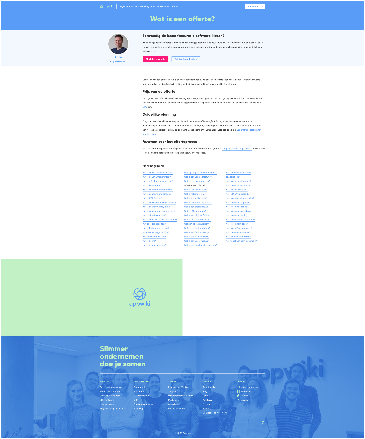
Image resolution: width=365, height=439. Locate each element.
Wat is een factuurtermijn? (197, 232)
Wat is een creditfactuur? (196, 206)
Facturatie (139, 391)
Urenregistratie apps (110, 395)
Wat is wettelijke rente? (195, 198)
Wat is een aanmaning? (237, 215)
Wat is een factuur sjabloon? (157, 194)
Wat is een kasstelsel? (237, 189)
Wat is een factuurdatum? (197, 228)
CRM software (107, 400)
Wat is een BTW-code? (237, 224)
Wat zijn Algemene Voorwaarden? (200, 172)
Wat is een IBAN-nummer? (239, 228)
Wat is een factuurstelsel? (239, 185)
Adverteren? (174, 404)
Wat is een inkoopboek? (237, 206)
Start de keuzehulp (155, 59)
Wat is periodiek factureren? (198, 202)
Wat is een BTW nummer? (196, 236)
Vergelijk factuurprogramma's (237, 148)
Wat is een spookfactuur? (238, 181)
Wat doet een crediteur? (154, 224)
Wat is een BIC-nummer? (238, 232)
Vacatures (207, 400)
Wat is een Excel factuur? (196, 241)
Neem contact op (249, 387)
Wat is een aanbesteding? (238, 211)
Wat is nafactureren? (194, 194)
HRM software (107, 404)
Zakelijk (172, 381)
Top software (141, 381)
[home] (108, 6)
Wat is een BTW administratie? (158, 172)
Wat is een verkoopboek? (238, 202)
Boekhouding (140, 387)
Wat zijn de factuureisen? (196, 224)
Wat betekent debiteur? (154, 236)
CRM (136, 400)
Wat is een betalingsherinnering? (200, 245)
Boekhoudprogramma (110, 387)
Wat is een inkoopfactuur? (197, 181)
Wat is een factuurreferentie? (240, 219)
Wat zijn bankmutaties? (154, 245)
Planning (138, 408)
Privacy (206, 404)
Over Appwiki (209, 387)
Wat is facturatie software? (197, 219)
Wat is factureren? (152, 185)
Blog (204, 391)
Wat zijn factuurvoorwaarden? (158, 181)
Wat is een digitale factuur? (197, 215)
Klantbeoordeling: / (215, 413)
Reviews (206, 408)
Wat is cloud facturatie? (154, 215)
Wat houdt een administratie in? (241, 241)
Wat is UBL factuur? (152, 198)
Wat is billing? (149, 241)
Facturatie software (110, 391)
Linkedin (245, 400)
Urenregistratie (141, 395)
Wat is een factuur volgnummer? (159, 211)
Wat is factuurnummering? (156, 228)
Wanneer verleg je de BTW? (156, 232)
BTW (145, 107)
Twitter (244, 395)
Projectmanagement (144, 404)
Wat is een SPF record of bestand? (160, 219)
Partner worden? (176, 408)
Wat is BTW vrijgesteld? (237, 194)
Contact (206, 395)
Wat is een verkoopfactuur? (198, 177)
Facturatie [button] (253, 6)
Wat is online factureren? (238, 236)
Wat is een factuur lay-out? (156, 206)
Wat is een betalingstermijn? (240, 198)
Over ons (207, 381)
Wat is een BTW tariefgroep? (157, 177)
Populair (104, 381)
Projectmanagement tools (113, 408)
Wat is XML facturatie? (195, 211)
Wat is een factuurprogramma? (158, 189)
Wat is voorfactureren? (195, 189)
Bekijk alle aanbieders (186, 59)
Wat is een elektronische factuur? (159, 202)
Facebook (245, 391)
